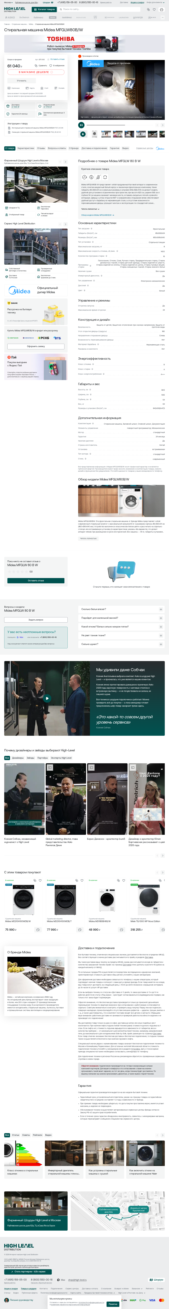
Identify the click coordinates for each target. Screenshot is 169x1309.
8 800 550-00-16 (35, 1261)
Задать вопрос (36, 620)
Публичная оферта (29, 1293)
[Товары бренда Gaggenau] (67, 17)
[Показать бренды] (163, 17)
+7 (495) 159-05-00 (67, 2)
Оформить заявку (36, 346)
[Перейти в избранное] (154, 9)
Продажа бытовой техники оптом (98, 1293)
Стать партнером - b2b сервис (30, 1272)
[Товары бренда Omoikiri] (109, 17)
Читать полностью (89, 209)
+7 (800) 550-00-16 (48, 637)
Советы (26, 1135)
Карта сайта (76, 1293)
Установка (135, 1049)
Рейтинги (37, 1135)
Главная (7, 24)
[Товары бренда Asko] (10, 17)
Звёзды (30, 758)
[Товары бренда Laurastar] (124, 17)
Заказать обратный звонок (41, 1283)
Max (21, 637)
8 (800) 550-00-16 (88, 2)
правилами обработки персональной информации (70, 1305)
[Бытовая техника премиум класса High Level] (14, 9)
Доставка (124, 3)
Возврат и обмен (121, 1289)
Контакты (44, 1289)
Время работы (106, 2)
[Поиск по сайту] (99, 9)
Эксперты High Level (61, 758)
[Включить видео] (81, 125)
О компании (106, 1289)
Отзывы (160, 1289)
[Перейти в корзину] (161, 9)
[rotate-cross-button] (161, 609)
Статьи (15, 1135)
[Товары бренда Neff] (152, 17)
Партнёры (42, 758)
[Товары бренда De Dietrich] (24, 17)
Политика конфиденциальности (54, 1293)
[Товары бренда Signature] (81, 17)
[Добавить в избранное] (40, 880)
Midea (31, 24)
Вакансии (136, 1289)
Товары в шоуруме (28, 1289)
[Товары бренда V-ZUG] (95, 17)
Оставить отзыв (36, 581)
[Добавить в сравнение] (34, 880)
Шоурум (46, 3)
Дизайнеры (18, 758)
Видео (48, 1135)
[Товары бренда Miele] (52, 17)
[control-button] (163, 125)
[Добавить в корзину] (38, 929)
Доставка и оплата (90, 1289)
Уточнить (21, 81)
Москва (7, 3)
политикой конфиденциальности (91, 1302)
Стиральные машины (19, 24)
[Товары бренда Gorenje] (138, 17)
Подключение (56, 1289)
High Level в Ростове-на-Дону (130, 1293)
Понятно (113, 1304)
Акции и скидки (137, 3)
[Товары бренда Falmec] (38, 17)
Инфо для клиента (154, 3)
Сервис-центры (72, 1289)
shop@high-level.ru (77, 1280)
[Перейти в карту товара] (23, 900)
